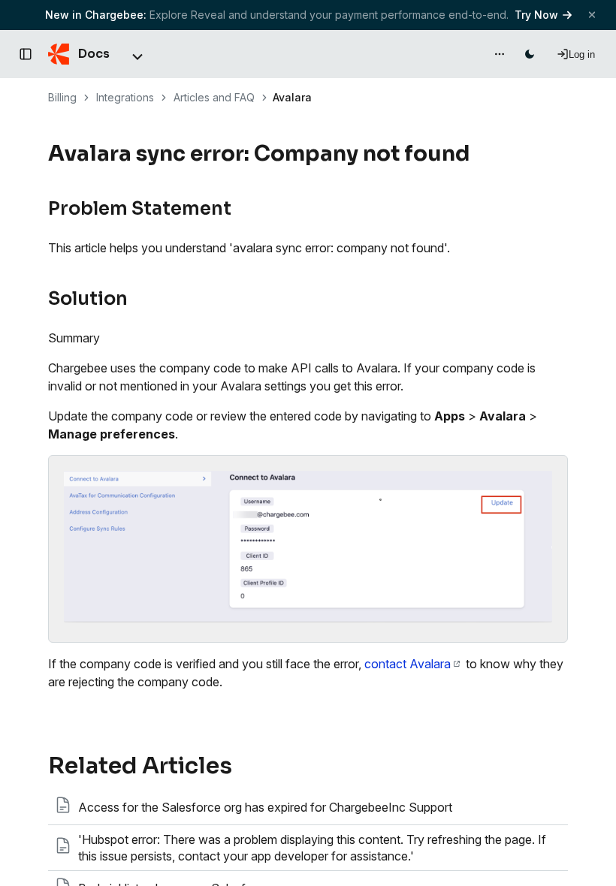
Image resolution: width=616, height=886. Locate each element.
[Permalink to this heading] (479, 154)
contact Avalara (407, 663)
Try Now (536, 14)
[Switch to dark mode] (530, 54)
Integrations (125, 97)
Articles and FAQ (214, 97)
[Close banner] (592, 15)
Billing (62, 97)
